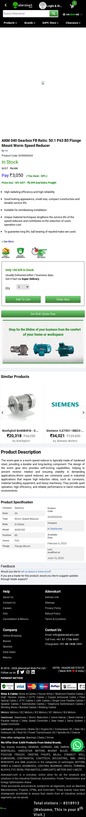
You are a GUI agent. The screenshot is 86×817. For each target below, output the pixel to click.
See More (9, 241)
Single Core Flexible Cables (67, 700)
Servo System (75, 720)
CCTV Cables (36, 697)
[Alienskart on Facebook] (18, 672)
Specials (7, 646)
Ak (6, 150)
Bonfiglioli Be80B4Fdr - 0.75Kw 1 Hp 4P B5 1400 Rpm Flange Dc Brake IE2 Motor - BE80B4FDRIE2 (21, 431)
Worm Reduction (38, 717)
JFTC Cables (26, 700)
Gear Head (57, 720)
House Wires (45, 693)
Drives (50, 737)
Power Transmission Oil (41, 732)
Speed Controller (10, 724)
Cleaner (76, 732)
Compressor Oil (63, 729)
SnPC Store (49, 23)
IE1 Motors (55, 712)
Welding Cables (47, 707)
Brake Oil (33, 729)
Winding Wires (9, 707)
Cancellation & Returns (15, 619)
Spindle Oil (63, 732)
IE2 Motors (26, 712)
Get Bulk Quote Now (42, 314)
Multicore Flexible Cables (69, 693)
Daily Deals (9, 652)
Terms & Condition (55, 619)
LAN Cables (42, 700)
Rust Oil (22, 732)
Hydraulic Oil (8, 732)
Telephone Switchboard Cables (65, 703)
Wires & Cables (27, 693)
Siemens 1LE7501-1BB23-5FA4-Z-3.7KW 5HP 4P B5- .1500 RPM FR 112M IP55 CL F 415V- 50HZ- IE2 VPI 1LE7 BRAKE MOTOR (65, 431)
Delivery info (52, 597)
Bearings (31, 737)
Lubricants (20, 729)
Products (9, 23)
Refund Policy (53, 613)
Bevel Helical (76, 717)
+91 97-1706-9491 (67, 639)
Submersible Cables (33, 703)
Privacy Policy (53, 608)
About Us (8, 597)
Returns (7, 657)
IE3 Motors (41, 712)
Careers (7, 608)
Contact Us (9, 602)
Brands (29, 23)
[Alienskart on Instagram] (28, 672)
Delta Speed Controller (35, 720)
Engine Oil (46, 729)
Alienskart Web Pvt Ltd (31, 668)
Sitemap (49, 602)
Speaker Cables (10, 703)
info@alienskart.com (66, 635)
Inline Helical (58, 717)
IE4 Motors (69, 712)
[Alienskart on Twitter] (22, 672)
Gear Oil (79, 729)
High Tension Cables (13, 697)
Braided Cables (27, 707)
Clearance (72, 23)
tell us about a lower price (35, 571)
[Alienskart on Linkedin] (33, 672)
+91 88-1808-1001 (71, 644)
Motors (14, 712)
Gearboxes (56, 528)
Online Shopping (12, 635)
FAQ (5, 613)
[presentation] (2, 412)
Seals (41, 737)
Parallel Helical (9, 720)
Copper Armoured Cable (62, 697)
